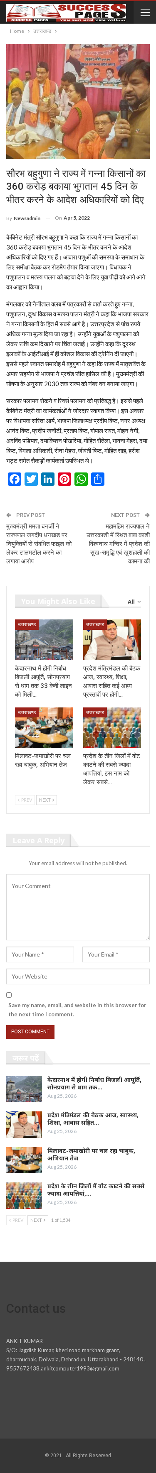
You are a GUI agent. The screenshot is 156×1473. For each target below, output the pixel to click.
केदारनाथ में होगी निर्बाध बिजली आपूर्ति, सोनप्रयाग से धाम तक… (94, 1083)
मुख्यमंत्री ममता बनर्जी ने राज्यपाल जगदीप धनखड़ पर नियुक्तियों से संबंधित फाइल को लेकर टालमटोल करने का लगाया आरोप (39, 544)
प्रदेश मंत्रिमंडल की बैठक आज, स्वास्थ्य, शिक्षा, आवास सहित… (93, 1118)
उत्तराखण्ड (27, 624)
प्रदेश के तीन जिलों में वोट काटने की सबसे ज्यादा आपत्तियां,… (95, 1189)
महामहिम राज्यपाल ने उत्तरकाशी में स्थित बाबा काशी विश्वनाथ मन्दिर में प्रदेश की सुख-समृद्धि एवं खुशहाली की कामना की (118, 544)
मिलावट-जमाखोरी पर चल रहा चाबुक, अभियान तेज (91, 1154)
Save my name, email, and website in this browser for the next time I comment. (77, 1010)
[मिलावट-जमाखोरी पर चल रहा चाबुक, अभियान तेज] (44, 727)
